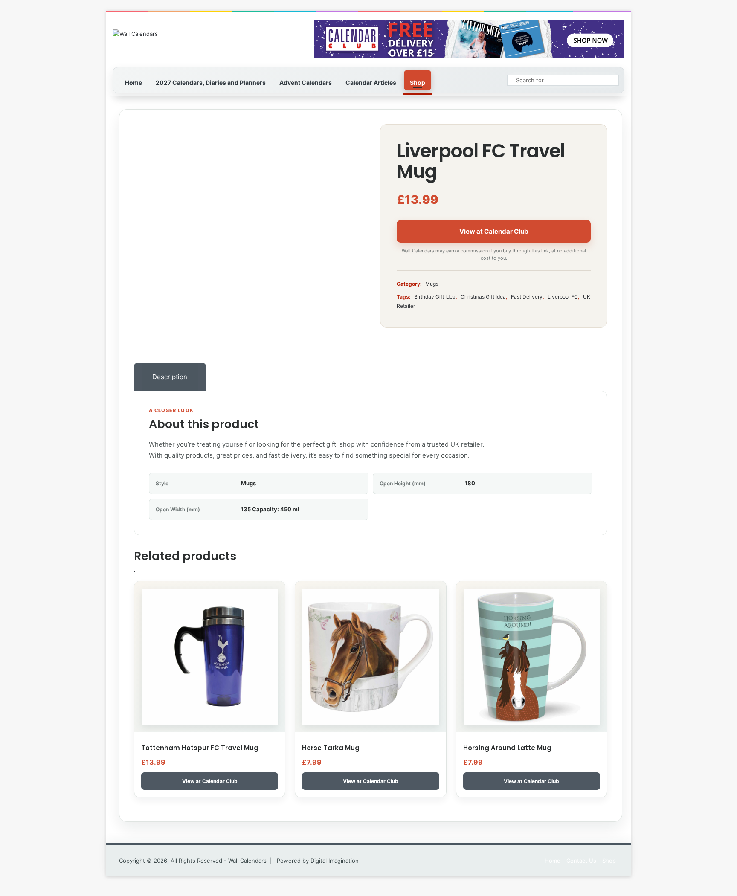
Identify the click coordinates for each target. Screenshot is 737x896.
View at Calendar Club (493, 231)
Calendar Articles (370, 82)
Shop (417, 82)
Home (133, 82)
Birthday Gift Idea (435, 296)
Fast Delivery (527, 296)
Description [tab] (169, 377)
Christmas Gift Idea (483, 296)
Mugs (431, 284)
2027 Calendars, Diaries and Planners (211, 82)
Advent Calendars (305, 82)
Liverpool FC (563, 296)
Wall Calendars (247, 860)
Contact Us (581, 860)
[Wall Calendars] (135, 33)
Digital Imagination (334, 860)
